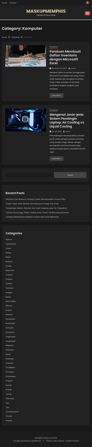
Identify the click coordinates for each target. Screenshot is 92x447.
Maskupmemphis (46, 11)
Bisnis (8, 257)
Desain (9, 266)
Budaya (9, 261)
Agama (9, 239)
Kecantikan (10, 319)
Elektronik (10, 270)
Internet (9, 314)
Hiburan (9, 305)
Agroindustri (11, 244)
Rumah (9, 385)
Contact (12, 3)
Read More (56, 95)
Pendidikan (10, 367)
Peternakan (11, 376)
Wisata (9, 416)
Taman (9, 394)
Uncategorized (12, 411)
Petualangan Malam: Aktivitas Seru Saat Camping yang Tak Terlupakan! (36, 208)
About (4, 3)
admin (73, 68)
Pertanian (10, 372)
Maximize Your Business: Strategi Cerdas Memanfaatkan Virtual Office (36, 199)
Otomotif (9, 363)
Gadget (9, 292)
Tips (7, 403)
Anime (8, 248)
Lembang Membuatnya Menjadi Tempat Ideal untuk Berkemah (32, 217)
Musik (8, 354)
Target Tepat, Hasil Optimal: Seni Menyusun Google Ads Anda (32, 203)
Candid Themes (72, 441)
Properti (9, 381)
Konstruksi (10, 332)
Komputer (54, 47)
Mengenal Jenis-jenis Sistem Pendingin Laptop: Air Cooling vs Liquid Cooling (67, 120)
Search (70, 175)
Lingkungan (10, 336)
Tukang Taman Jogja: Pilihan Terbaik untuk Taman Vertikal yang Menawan (37, 212)
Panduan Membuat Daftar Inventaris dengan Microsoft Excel (65, 57)
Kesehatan (10, 323)
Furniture (9, 288)
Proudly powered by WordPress (27, 441)
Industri (9, 310)
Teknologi (10, 398)
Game (8, 297)
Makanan (10, 345)
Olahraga (9, 358)
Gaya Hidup (11, 301)
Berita (8, 252)
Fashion (9, 275)
